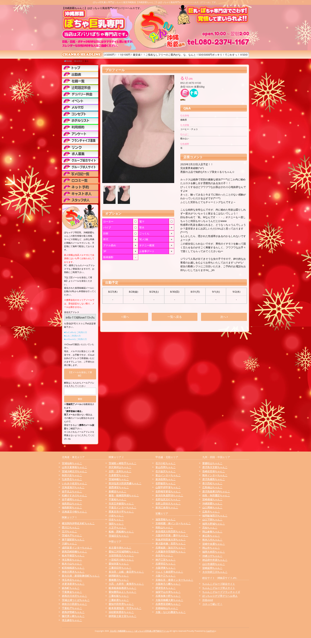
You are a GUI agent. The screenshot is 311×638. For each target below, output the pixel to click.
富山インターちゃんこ (168, 475)
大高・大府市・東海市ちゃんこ (126, 583)
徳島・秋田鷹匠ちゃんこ (216, 495)
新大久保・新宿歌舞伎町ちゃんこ (81, 575)
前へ (126, 317)
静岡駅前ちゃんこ (119, 575)
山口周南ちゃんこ (212, 507)
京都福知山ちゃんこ (167, 608)
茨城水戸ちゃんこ (72, 535)
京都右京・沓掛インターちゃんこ (174, 579)
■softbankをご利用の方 (75, 339)
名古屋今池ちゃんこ (120, 547)
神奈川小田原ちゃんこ (74, 604)
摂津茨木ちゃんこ (166, 588)
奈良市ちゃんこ (164, 555)
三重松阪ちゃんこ (119, 596)
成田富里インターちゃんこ (77, 547)
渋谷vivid (207, 600)
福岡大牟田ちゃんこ (213, 551)
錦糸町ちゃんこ (71, 588)
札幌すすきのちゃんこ (74, 495)
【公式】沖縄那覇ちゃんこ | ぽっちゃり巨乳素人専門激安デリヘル (139, 631)
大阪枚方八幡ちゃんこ (168, 583)
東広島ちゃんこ (211, 535)
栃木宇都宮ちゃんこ (73, 555)
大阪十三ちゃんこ (166, 575)
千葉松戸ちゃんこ (72, 608)
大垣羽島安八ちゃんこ (121, 555)
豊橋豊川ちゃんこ (119, 579)
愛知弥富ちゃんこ (119, 563)
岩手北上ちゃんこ (72, 491)
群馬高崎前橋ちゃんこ (74, 551)
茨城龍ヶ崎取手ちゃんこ (122, 463)
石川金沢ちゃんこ (166, 471)
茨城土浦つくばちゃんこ (76, 600)
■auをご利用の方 (72, 335)
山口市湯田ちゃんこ (213, 564)
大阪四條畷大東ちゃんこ (169, 600)
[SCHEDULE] (80, 74)
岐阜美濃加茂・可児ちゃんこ (125, 608)
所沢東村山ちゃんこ (120, 467)
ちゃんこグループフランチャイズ (221, 592)
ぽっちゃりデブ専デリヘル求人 (220, 596)
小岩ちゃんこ (116, 515)
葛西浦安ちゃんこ (119, 487)
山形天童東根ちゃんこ (74, 467)
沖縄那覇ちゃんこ (212, 503)
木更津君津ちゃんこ (73, 583)
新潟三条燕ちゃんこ (167, 507)
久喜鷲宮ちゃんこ (119, 475)
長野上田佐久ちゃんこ (168, 503)
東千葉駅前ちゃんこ (73, 539)
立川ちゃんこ (69, 531)
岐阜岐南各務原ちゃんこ (122, 588)
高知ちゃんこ (209, 527)
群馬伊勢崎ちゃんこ (73, 612)
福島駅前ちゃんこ (72, 507)
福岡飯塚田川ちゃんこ (214, 515)
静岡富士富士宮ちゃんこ (122, 616)
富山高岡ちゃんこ (166, 467)
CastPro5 (210, 631)
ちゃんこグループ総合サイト (218, 583)
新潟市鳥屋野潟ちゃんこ (169, 495)
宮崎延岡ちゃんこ (212, 568)
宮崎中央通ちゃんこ (213, 543)
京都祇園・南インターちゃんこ (173, 523)
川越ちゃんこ (69, 543)
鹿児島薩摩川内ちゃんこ (216, 491)
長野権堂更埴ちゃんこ (168, 491)
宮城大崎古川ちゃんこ (74, 471)
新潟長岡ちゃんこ (166, 479)
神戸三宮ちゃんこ (166, 559)
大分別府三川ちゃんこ (214, 572)
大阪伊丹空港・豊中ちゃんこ (172, 535)
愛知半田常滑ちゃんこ (121, 604)
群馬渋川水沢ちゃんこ (74, 596)
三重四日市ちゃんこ (120, 567)
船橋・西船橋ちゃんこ (121, 531)
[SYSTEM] (80, 87)
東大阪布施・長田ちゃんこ (171, 543)
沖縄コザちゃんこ (212, 556)
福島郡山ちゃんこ (72, 503)
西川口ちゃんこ (71, 527)
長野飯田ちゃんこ (166, 483)
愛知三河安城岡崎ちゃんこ (124, 551)
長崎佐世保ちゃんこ (213, 471)
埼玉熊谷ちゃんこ (72, 559)
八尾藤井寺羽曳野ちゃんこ (171, 551)
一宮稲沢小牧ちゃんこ (121, 559)
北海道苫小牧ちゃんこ (74, 511)
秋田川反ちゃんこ (72, 475)
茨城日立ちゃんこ (119, 535)
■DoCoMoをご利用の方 (75, 332)
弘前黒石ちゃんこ (72, 479)
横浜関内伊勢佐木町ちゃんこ (78, 523)
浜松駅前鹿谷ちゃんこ (121, 612)
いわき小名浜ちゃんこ (74, 483)
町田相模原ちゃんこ (73, 567)
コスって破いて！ (212, 604)
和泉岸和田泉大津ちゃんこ (171, 539)
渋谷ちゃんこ (116, 519)
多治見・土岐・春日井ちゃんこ (126, 571)
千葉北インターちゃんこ (122, 507)
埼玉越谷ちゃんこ (72, 620)
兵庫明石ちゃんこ (166, 563)
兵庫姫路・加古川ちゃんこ (171, 547)
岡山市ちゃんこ (211, 547)
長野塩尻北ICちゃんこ (168, 499)
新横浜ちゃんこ (117, 491)
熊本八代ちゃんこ (212, 539)
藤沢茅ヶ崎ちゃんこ (73, 616)
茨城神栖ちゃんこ (119, 479)
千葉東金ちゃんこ (72, 592)
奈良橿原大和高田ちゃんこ (171, 531)
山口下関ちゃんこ (212, 519)
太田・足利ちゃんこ (120, 471)
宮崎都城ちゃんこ (212, 499)
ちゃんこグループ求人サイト (218, 588)
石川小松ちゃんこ (166, 463)
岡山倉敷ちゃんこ (212, 531)
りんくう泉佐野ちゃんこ (169, 571)
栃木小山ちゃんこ (72, 563)
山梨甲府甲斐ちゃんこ (168, 487)
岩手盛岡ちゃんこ (72, 499)
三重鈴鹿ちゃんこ (119, 600)
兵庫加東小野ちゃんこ (168, 596)
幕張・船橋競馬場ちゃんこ (124, 495)
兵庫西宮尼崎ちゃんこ (168, 604)
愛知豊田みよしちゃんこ (122, 592)
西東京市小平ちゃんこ (121, 511)
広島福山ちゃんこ (212, 487)
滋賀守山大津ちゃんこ (168, 592)
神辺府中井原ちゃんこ (214, 560)
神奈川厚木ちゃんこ (73, 571)
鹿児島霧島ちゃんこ (213, 479)
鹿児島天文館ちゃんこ (214, 467)
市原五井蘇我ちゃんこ (121, 503)
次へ (223, 317)
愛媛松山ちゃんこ (212, 463)
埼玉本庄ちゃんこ (72, 579)
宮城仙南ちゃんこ (72, 463)
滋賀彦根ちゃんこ (166, 519)
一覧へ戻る (174, 317)
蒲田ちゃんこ (116, 523)
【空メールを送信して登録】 (80, 374)
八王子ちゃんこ (117, 527)
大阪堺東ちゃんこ (166, 567)
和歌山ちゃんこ (164, 527)
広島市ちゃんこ (211, 511)
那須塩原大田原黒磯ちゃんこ (125, 483)
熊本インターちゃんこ (214, 475)
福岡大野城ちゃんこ (213, 523)
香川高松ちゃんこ (212, 483)
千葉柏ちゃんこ (117, 499)
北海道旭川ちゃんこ (73, 487)
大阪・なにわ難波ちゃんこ (171, 612)
